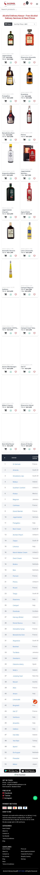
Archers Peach (18, 535)
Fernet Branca (18, 623)
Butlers (15, 564)
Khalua (15, 493)
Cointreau (16, 505)
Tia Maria (16, 652)
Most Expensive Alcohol (28, 851)
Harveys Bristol (18, 617)
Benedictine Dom (19, 635)
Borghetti (16, 705)
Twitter (7, 796)
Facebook (8, 793)
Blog (3, 841)
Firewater (16, 758)
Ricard (15, 588)
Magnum (16, 499)
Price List (23, 849)
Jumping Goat (18, 676)
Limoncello (16, 699)
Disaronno (16, 599)
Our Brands (5, 836)
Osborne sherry (18, 664)
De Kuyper (16, 752)
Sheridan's (16, 658)
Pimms (15, 582)
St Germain (16, 464)
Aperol (15, 746)
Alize (14, 688)
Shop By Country (26, 856)
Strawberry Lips (18, 476)
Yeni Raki (16, 741)
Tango (15, 593)
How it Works (6, 828)
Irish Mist (16, 735)
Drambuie (16, 611)
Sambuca (16, 717)
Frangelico (16, 523)
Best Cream (17, 529)
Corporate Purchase (26, 854)
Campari (16, 605)
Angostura (16, 641)
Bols (14, 570)
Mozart (15, 682)
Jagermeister (17, 517)
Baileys (15, 482)
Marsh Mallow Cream (20, 552)
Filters (9, 24)
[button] (37, 4)
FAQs (4, 861)
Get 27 (15, 711)
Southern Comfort (19, 488)
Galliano (15, 729)
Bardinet (16, 646)
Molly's (15, 670)
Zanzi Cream (17, 558)
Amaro (15, 693)
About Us (5, 831)
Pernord (15, 576)
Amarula (15, 470)
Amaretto (16, 723)
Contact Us (5, 833)
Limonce (16, 546)
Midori (15, 764)
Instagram (8, 798)
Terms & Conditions (8, 838)
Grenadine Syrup (19, 629)
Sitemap (23, 859)
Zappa (15, 541)
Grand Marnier (18, 511)
